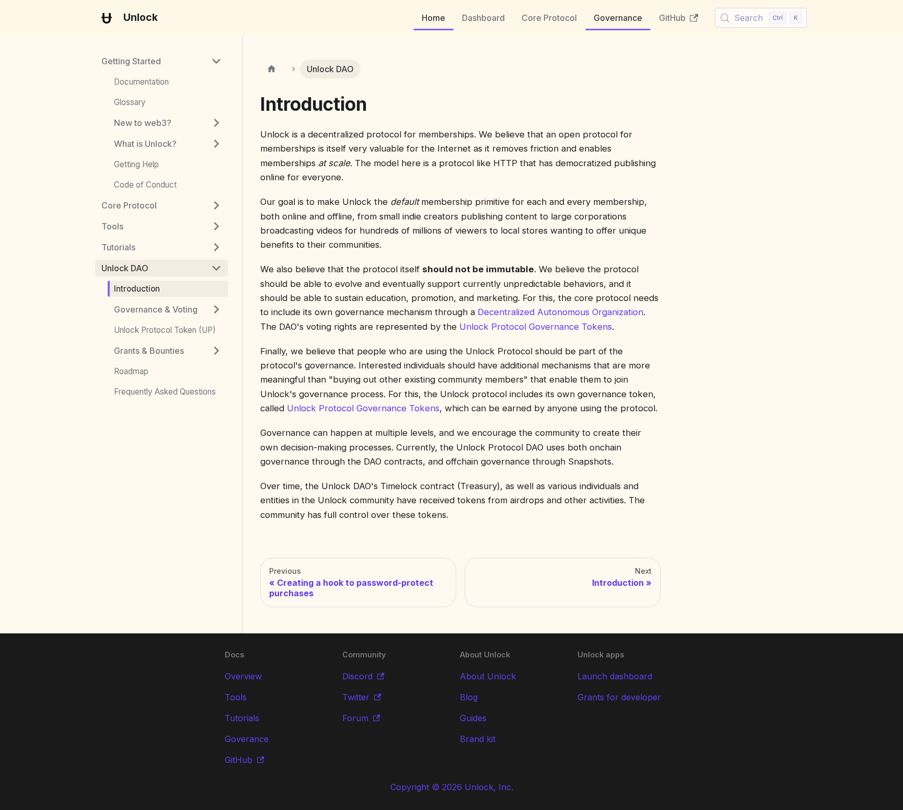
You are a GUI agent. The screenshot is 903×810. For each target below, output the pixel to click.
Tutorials (242, 718)
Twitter (355, 697)
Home (433, 18)
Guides (473, 718)
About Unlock (488, 676)
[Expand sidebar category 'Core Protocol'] (216, 205)
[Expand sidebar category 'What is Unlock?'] (216, 143)
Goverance (247, 739)
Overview (243, 676)
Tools (236, 697)
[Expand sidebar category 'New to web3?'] (216, 122)
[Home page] (272, 69)
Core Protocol (549, 18)
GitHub (672, 18)
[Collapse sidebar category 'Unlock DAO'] (216, 268)
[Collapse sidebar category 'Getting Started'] (216, 61)
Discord (357, 676)
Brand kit (477, 739)
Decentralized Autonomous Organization (560, 312)
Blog (469, 697)
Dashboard (483, 18)
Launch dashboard (614, 676)
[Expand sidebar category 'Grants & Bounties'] (216, 350)
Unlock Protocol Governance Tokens (535, 326)
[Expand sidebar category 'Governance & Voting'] (216, 309)
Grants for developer (619, 697)
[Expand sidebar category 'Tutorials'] (216, 247)
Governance (618, 18)
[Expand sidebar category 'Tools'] (216, 226)
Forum (355, 718)
